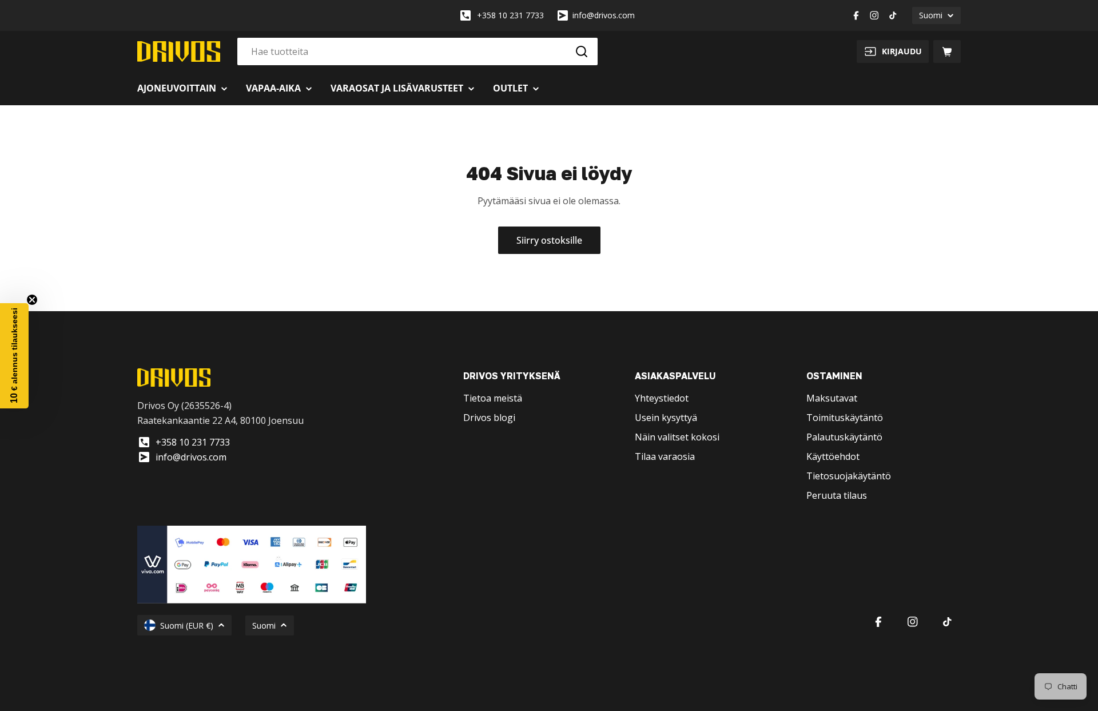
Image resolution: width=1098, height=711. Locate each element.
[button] (14, 355)
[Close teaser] (32, 299)
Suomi (930, 15)
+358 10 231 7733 (510, 15)
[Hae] (581, 51)
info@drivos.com (603, 15)
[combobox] (417, 51)
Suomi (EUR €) (186, 625)
